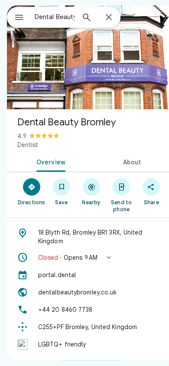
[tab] (49, 161)
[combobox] (55, 17)
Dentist (27, 145)
